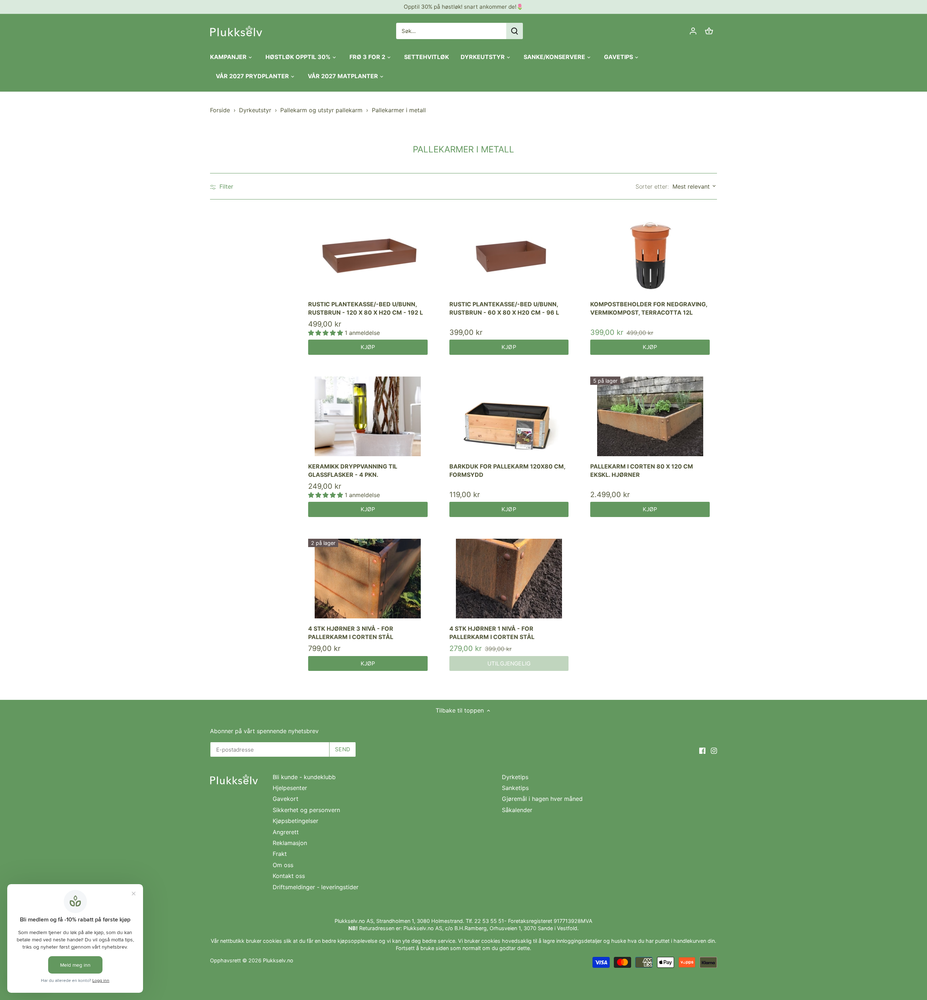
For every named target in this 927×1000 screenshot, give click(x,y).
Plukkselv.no (278, 960)
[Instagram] (714, 750)
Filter (225, 186)
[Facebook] (702, 750)
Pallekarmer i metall (399, 110)
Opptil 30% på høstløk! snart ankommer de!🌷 (463, 6)
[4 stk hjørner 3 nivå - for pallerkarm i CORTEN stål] (368, 578)
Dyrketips (515, 777)
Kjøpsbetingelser (295, 820)
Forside (220, 110)
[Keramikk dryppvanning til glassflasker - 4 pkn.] (368, 416)
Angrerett (286, 832)
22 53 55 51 (489, 921)
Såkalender (517, 810)
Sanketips (515, 787)
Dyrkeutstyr (255, 110)
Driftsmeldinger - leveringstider (315, 887)
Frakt (280, 853)
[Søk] (514, 31)
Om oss (283, 865)
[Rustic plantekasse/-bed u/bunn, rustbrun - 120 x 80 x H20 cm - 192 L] (368, 254)
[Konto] (693, 31)
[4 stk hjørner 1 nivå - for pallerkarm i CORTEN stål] (509, 578)
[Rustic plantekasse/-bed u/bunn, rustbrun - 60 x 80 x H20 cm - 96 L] (509, 254)
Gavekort (285, 798)
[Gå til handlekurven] (709, 31)
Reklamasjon (290, 842)
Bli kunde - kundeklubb (304, 777)
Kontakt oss (289, 875)
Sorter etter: (652, 186)
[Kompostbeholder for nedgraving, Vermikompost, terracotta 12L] (650, 254)
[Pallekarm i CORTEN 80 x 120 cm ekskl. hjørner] (650, 416)
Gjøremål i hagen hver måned (542, 798)
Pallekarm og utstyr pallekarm (321, 110)
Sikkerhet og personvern (306, 810)
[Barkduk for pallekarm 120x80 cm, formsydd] (509, 416)
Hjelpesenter (290, 787)
